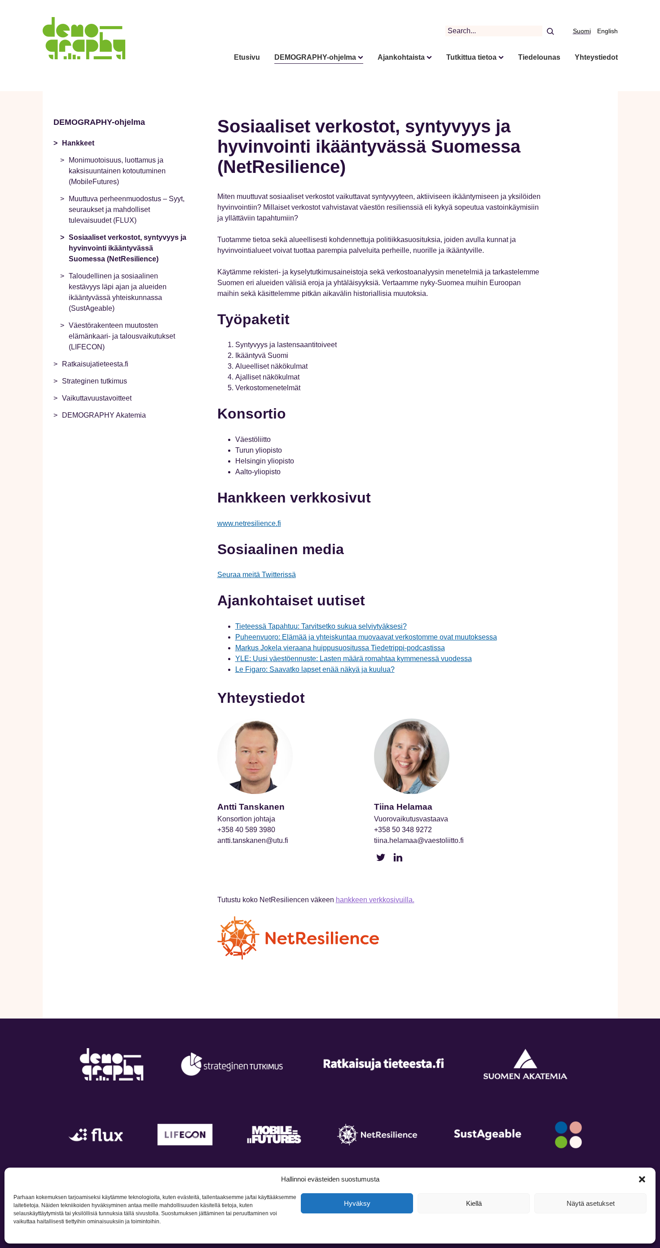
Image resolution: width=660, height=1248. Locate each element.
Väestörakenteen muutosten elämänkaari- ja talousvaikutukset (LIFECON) (122, 336)
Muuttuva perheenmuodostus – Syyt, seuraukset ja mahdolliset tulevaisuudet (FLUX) (127, 209)
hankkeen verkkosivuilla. (375, 900)
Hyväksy (357, 1203)
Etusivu (247, 57)
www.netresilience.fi (249, 523)
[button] (642, 1179)
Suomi (582, 31)
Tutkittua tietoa (471, 57)
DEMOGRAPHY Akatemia (104, 415)
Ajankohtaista (401, 57)
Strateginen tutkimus (94, 381)
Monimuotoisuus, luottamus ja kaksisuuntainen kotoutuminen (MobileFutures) (117, 170)
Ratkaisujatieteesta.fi (95, 364)
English (607, 31)
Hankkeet (78, 143)
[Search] (550, 31)
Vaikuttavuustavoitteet (97, 398)
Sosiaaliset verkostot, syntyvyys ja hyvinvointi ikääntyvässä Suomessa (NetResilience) (127, 248)
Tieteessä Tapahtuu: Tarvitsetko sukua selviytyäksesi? (321, 626)
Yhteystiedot (596, 57)
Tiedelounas (539, 57)
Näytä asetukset (591, 1203)
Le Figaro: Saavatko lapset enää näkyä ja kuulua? (315, 669)
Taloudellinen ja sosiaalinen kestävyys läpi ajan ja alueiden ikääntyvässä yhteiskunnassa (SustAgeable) (118, 292)
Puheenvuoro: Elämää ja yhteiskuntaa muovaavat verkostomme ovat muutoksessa (366, 637)
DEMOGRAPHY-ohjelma (315, 57)
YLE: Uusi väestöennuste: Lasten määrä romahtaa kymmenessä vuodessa (353, 658)
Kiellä (474, 1203)
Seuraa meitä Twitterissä (256, 574)
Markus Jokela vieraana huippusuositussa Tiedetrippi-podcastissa (340, 648)
